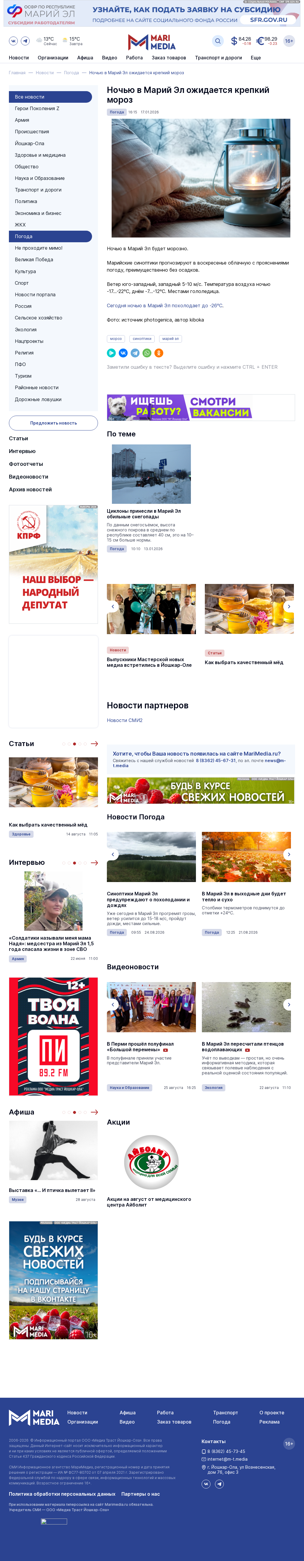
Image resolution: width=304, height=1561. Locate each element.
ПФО (20, 364)
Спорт (22, 283)
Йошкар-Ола (29, 143)
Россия (23, 306)
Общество (27, 167)
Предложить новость (53, 422)
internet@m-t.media (228, 1459)
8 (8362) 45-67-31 (216, 760)
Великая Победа (34, 259)
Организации (82, 1422)
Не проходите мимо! (38, 248)
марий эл (170, 338)
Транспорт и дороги (38, 190)
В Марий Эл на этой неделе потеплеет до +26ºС (235, 896)
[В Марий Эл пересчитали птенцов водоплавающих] (151, 1007)
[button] (94, 743)
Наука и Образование (40, 178)
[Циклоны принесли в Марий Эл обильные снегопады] (151, 474)
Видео (109, 58)
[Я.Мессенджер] (111, 353)
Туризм (23, 376)
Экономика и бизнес (38, 213)
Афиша (21, 1112)
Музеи (17, 1199)
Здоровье (21, 834)
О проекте (271, 1413)
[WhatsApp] (146, 353)
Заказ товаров (174, 1422)
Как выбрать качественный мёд (48, 825)
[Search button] (218, 41)
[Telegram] (135, 353)
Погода (23, 236)
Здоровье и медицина (40, 155)
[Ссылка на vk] (13, 41)
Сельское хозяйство (38, 318)
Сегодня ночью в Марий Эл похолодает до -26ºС (164, 305)
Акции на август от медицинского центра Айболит (149, 1202)
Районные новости (36, 387)
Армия (22, 120)
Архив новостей (30, 489)
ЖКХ (20, 225)
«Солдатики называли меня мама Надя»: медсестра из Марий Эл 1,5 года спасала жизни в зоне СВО (51, 943)
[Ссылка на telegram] (25, 41)
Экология (26, 330)
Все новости (29, 97)
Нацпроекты (29, 341)
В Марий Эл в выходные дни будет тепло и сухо (149, 896)
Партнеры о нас (140, 1494)
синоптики (142, 338)
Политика (26, 201)
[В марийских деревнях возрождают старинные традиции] (246, 1007)
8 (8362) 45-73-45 (226, 1451)
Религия (24, 353)
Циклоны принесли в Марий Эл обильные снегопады (144, 514)
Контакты (214, 1441)
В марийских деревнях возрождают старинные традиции (246, 1046)
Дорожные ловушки (38, 399)
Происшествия (32, 131)
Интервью (22, 451)
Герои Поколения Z (37, 108)
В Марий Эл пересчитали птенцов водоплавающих (148, 1046)
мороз (116, 338)
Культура (25, 271)
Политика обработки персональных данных (62, 1494)
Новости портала (35, 294)
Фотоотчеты (26, 464)
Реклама (269, 1422)
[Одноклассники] (158, 353)
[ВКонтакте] (123, 353)
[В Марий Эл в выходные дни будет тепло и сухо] (151, 856)
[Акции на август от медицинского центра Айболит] (151, 1162)
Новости (19, 58)
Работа (134, 58)
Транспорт (225, 1413)
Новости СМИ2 (124, 720)
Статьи (18, 438)
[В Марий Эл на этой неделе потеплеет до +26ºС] (246, 856)
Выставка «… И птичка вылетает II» (52, 1190)
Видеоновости (28, 477)
